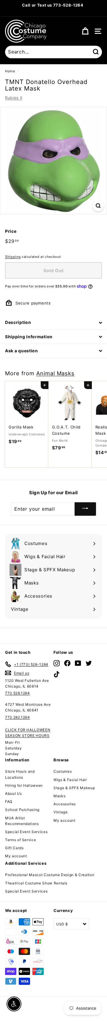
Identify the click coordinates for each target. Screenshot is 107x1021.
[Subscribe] (85, 509)
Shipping (13, 257)
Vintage (61, 812)
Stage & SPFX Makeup (74, 788)
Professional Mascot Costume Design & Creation (49, 874)
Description (18, 322)
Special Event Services (26, 831)
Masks (59, 796)
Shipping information (29, 336)
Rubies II (13, 97)
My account (16, 856)
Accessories (65, 804)
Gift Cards (14, 848)
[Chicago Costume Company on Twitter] (89, 663)
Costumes (63, 771)
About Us (13, 793)
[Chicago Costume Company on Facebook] (67, 663)
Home (10, 71)
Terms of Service (20, 840)
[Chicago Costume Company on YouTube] (78, 663)
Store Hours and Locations (20, 774)
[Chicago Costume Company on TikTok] (57, 674)
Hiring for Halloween (24, 785)
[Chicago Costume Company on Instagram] (57, 663)
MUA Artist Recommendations (22, 821)
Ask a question (21, 350)
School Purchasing (22, 809)
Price (10, 231)
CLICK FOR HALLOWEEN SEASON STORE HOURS (27, 733)
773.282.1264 (17, 717)
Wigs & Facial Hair (70, 779)
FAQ (8, 801)
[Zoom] (98, 205)
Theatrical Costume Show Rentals (36, 883)
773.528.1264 (17, 693)
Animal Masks (55, 373)
